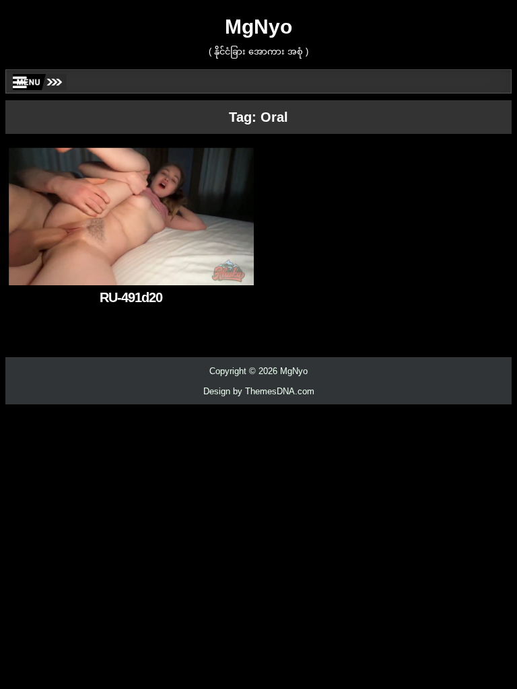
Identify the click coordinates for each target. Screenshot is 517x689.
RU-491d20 (131, 297)
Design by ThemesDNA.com (258, 391)
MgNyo (258, 26)
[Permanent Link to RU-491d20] (131, 216)
